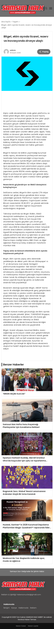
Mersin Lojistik (33, 626)
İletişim (7, 608)
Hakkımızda (23, 608)
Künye (14, 608)
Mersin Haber (21, 626)
